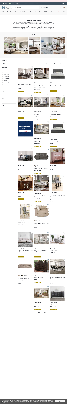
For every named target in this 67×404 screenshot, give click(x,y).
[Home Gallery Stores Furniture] (5, 7)
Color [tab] (3, 94)
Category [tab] (3, 91)
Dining (15, 11)
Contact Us (63, 3)
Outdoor (46, 11)
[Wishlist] (56, 7)
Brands (64, 11)
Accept (60, 401)
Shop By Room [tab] (4, 67)
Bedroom (9, 11)
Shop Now (25, 131)
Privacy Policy (46, 401)
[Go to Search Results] (38, 7)
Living (3, 11)
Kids (40, 11)
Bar (35, 11)
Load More (41, 315)
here (7, 402)
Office (30, 11)
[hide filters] (4, 63)
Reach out (20, 297)
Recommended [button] (59, 63)
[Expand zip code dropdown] (49, 7)
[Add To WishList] (32, 67)
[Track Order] (60, 7)
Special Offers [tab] (4, 101)
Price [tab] (3, 98)
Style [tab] (3, 105)
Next (62, 47)
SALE (58, 11)
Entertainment (22, 11)
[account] (53, 7)
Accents (52, 11)
